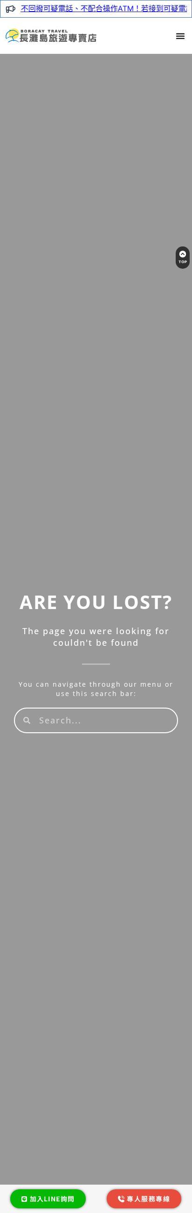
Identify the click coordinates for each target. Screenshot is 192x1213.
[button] (180, 36)
